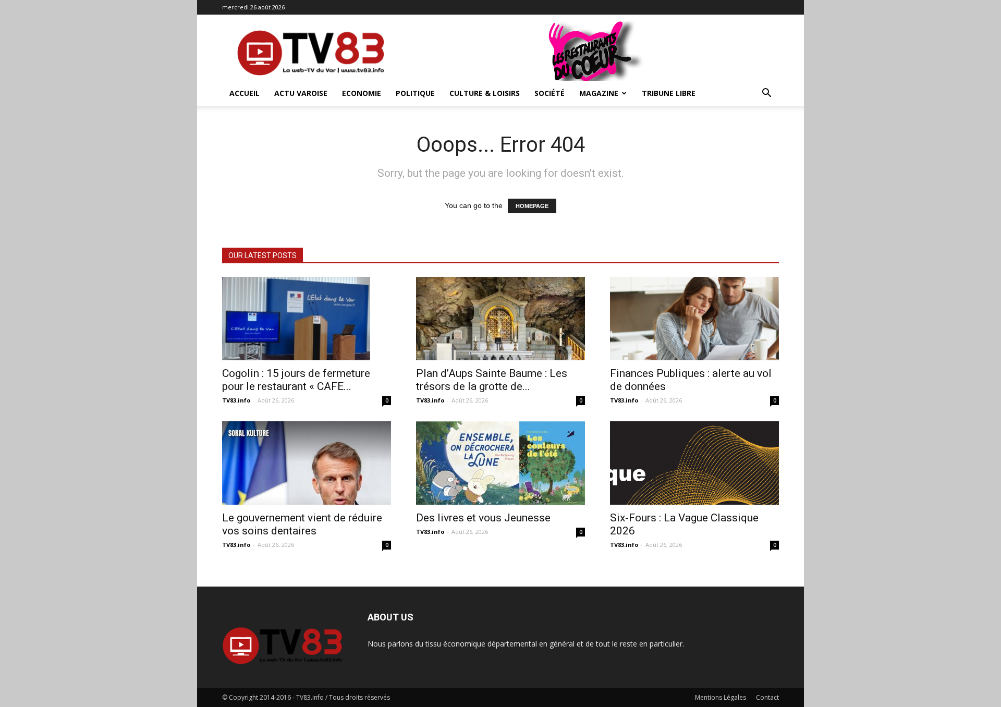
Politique (415, 93)
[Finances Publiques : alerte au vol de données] (694, 318)
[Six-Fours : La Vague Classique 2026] (694, 463)
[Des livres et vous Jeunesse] (500, 463)
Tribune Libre (668, 93)
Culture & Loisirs (484, 93)
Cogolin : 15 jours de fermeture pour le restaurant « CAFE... (296, 380)
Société (549, 93)
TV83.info (236, 400)
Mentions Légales (720, 697)
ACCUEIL (244, 93)
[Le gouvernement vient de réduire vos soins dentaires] (306, 463)
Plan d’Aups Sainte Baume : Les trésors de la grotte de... (491, 380)
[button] (766, 94)
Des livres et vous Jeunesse (483, 517)
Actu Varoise (300, 93)
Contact (767, 697)
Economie (361, 93)
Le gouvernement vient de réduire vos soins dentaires (302, 524)
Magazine (598, 93)
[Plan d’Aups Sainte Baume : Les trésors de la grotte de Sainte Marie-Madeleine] (500, 318)
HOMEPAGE (532, 206)
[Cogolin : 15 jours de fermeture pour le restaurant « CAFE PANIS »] (306, 318)
